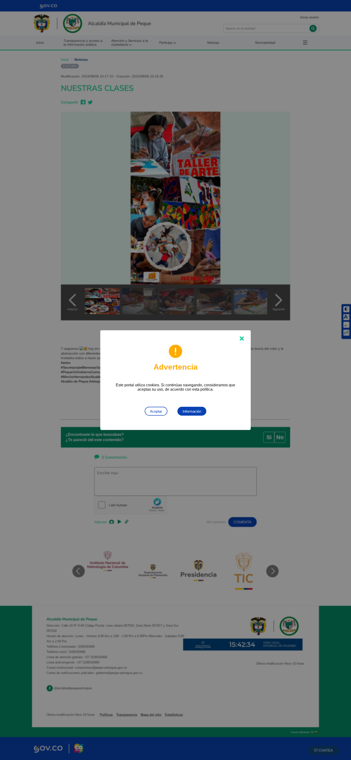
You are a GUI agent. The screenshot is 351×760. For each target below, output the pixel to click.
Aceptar (156, 411)
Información (192, 411)
